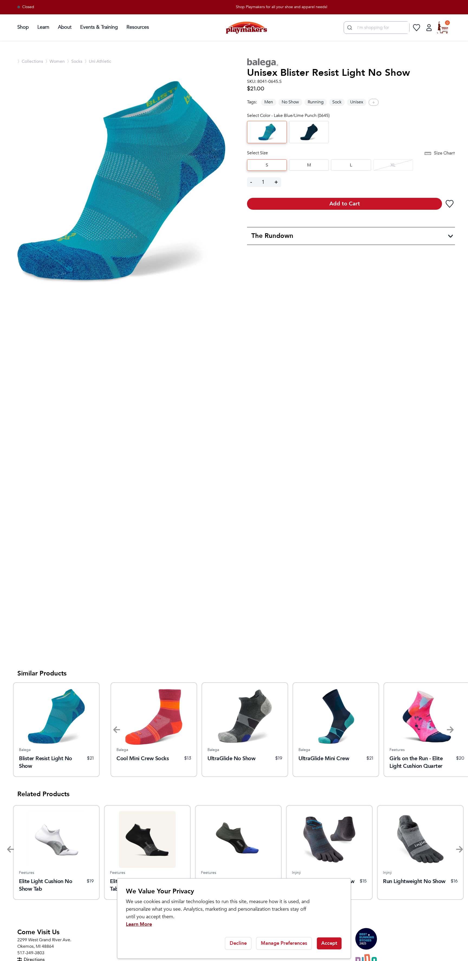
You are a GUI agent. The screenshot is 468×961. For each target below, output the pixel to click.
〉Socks (74, 61)
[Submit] (349, 28)
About (65, 27)
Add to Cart (344, 203)
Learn (43, 27)
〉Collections (30, 61)
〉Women (55, 61)
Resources (137, 27)
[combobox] (377, 27)
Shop (23, 27)
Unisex (356, 102)
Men (268, 102)
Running (316, 102)
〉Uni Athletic (97, 61)
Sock (337, 102)
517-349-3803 (30, 953)
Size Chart (444, 153)
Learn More (139, 924)
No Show (290, 102)
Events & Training (99, 27)
